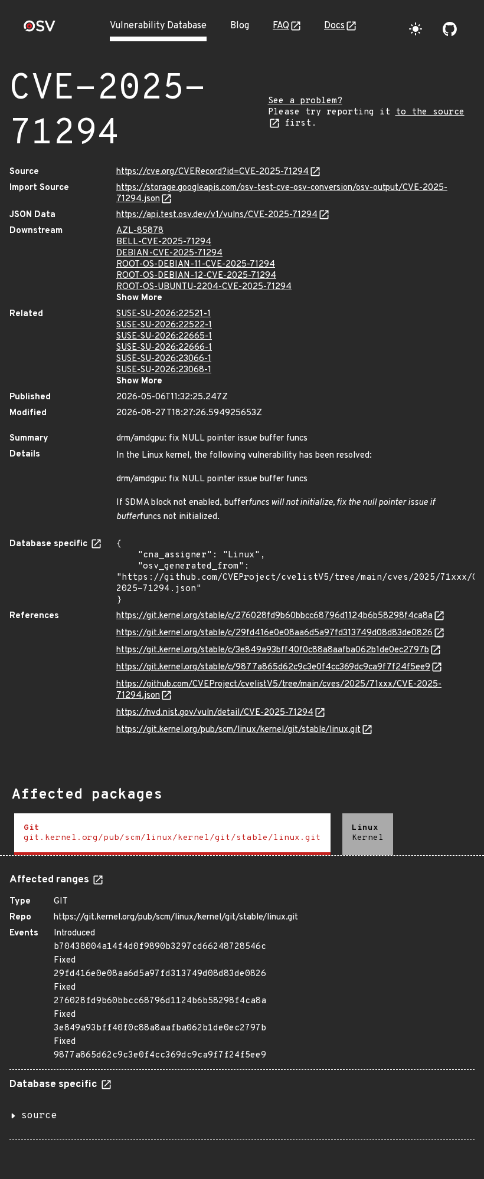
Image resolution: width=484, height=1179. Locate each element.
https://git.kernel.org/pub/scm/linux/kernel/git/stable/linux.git (238, 729)
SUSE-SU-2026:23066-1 (163, 358)
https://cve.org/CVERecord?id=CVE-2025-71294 (212, 172)
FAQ (281, 26)
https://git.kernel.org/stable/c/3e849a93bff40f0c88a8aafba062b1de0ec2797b (272, 650)
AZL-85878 (139, 231)
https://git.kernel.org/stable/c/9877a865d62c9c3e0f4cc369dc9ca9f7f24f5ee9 (273, 667)
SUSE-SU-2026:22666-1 (164, 347)
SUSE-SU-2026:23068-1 (163, 370)
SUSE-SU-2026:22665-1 (164, 336)
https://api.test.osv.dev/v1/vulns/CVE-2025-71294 (217, 215)
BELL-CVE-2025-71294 (163, 242)
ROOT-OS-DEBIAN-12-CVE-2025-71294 (196, 275)
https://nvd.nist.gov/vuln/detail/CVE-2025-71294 (214, 712)
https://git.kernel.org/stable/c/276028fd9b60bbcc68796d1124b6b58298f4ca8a (274, 616)
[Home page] (39, 30)
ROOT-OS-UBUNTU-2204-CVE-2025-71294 (204, 287)
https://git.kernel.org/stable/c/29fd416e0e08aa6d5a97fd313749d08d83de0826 (274, 633)
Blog (239, 26)
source (39, 1116)
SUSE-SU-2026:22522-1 (164, 325)
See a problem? (305, 101)
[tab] (172, 834)
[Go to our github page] (450, 29)
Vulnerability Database (158, 26)
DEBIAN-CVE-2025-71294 (169, 253)
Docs (334, 26)
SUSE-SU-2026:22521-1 (163, 314)
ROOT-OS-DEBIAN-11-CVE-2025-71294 (195, 264)
